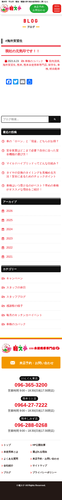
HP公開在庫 (39, 445)
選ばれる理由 (40, 451)
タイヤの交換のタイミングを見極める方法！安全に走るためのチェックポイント (31, 174)
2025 (9, 220)
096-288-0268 (31, 425)
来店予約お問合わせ (39, 8)
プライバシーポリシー (45, 472)
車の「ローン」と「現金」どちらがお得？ (32, 141)
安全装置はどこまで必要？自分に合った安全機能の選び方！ (32, 152)
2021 (9, 256)
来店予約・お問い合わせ (36, 363)
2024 (9, 229)
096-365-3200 (31, 385)
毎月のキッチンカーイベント (24, 315)
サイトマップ (40, 465)
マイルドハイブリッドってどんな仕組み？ (32, 163)
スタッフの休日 (16, 287)
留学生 (52, 64)
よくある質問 (11, 458)
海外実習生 (9, 64)
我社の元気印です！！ (22, 51)
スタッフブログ (16, 296)
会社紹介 (8, 465)
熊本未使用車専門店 (35, 64)
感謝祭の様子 (14, 305)
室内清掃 (54, 61)
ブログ (7, 472)
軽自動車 (55, 68)
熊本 (19, 64)
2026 (9, 210)
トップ (7, 445)
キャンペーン (14, 278)
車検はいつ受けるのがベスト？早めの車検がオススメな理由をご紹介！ (32, 187)
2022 (9, 247)
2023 (9, 238)
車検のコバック (34, 61)
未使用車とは (11, 451)
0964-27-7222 (31, 405)
